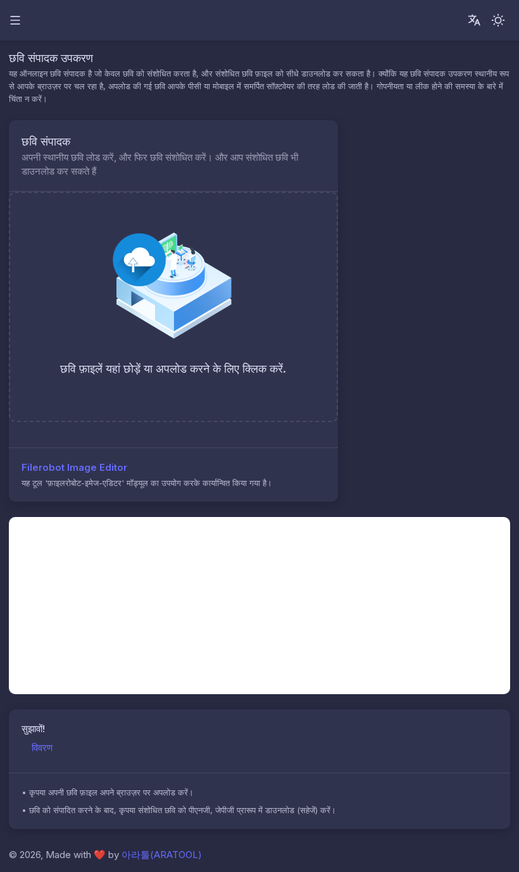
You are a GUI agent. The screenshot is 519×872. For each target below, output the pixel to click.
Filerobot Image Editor (74, 467)
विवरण (42, 748)
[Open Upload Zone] (312, 140)
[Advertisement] (259, 605)
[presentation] (173, 307)
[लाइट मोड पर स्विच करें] (498, 20)
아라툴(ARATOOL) (162, 855)
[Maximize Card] (320, 140)
